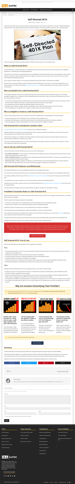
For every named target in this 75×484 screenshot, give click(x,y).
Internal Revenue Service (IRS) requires (38, 175)
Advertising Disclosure (11, 466)
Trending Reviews (46, 9)
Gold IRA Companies (5, 432)
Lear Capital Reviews (42, 438)
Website (39, 411)
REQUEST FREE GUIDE (37, 235)
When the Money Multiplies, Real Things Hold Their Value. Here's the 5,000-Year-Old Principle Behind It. (30, 11)
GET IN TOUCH (37, 343)
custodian (60, 213)
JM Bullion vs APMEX (24, 438)
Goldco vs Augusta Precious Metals (27, 432)
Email (5, 411)
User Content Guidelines (62, 435)
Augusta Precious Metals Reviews (45, 432)
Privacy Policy (46, 482)
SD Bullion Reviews (42, 450)
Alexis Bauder (32, 22)
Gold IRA (26, 9)
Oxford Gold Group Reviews (44, 447)
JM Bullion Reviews (42, 453)
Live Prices (34, 9)
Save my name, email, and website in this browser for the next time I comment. (18, 416)
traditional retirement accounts (33, 85)
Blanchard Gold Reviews (43, 444)
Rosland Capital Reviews (43, 441)
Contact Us (51, 482)
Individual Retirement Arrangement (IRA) (53, 183)
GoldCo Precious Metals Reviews (44, 435)
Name (5, 406)
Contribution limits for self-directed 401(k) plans (15, 129)
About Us (56, 482)
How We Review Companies (63, 432)
